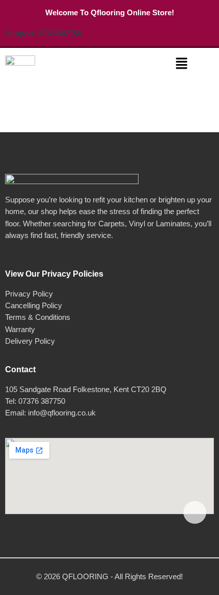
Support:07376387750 (43, 33)
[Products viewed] (194, 512)
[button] (181, 64)
